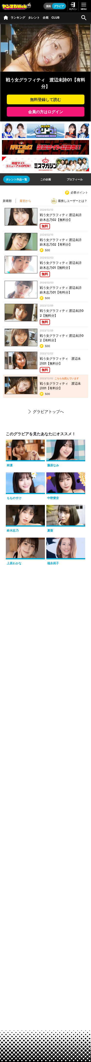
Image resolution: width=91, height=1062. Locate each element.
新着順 (7, 201)
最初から (25, 201)
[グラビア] (5, 17)
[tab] (16, 179)
